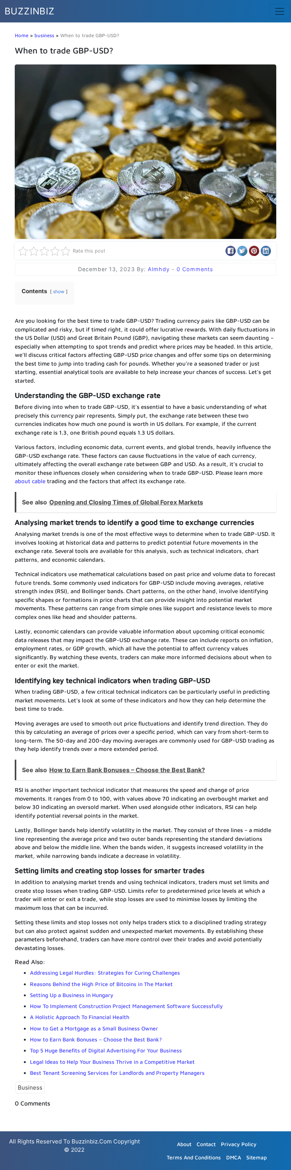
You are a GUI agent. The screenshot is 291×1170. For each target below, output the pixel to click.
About (184, 1144)
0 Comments (195, 269)
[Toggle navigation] (279, 11)
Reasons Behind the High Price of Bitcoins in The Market (101, 984)
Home (21, 35)
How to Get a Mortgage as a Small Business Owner (94, 1028)
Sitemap (256, 1157)
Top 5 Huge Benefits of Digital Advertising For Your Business (106, 1050)
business (44, 35)
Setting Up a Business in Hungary (71, 995)
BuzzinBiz (30, 11)
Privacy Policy (239, 1144)
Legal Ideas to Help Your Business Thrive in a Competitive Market (112, 1061)
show (58, 291)
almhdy (160, 269)
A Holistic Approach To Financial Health (80, 1017)
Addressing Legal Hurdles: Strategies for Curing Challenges (105, 972)
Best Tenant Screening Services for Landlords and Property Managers (117, 1072)
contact (206, 1144)
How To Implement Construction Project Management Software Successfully (126, 1006)
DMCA (233, 1157)
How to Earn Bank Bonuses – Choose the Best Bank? (96, 1039)
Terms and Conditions (194, 1157)
